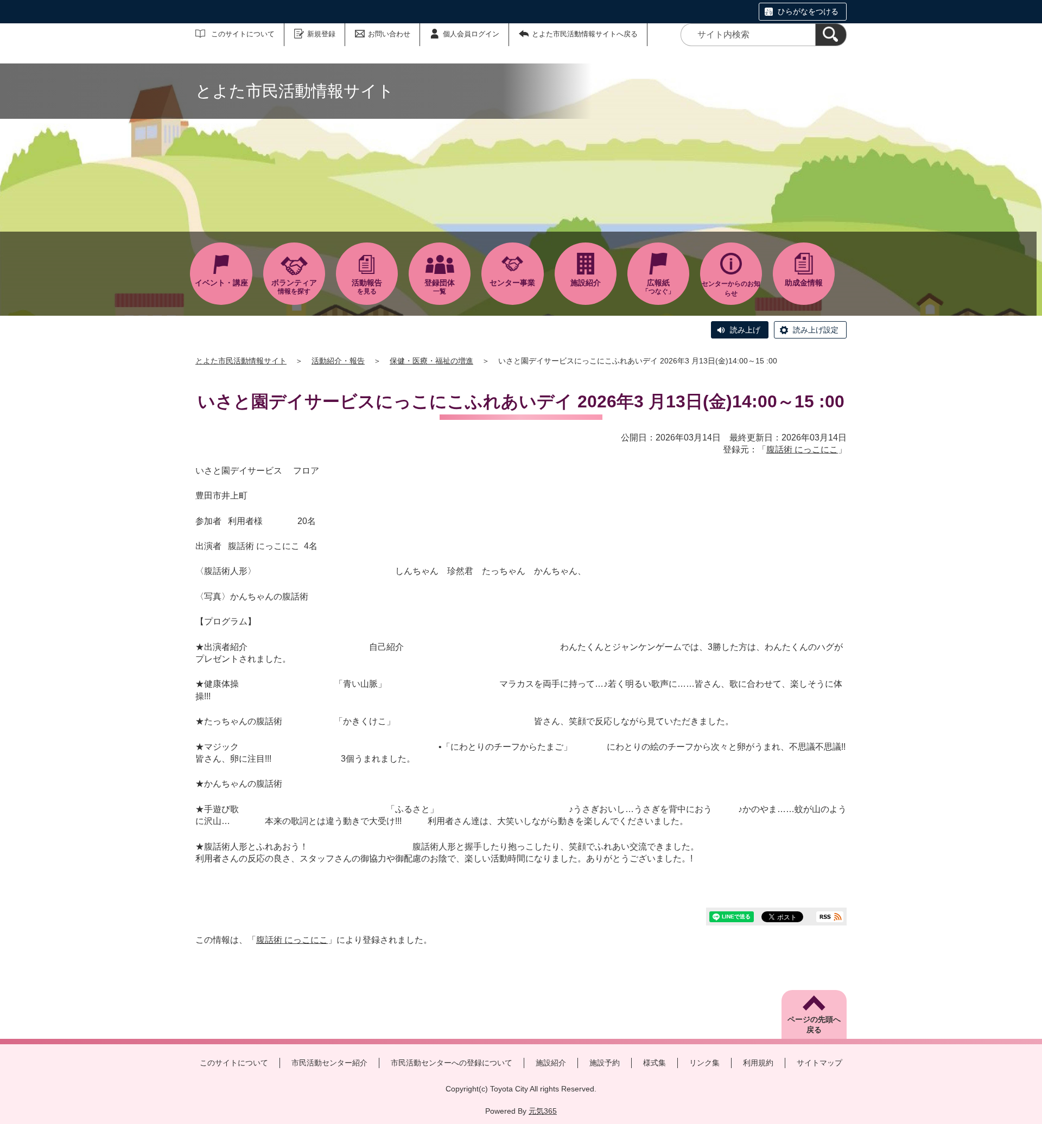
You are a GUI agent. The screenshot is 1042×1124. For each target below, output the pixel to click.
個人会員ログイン (471, 34)
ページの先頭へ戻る (814, 1024)
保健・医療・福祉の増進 (431, 360)
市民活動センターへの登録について (451, 1062)
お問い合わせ (389, 34)
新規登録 (321, 34)
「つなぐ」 (658, 286)
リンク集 (704, 1062)
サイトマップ (819, 1062)
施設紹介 (551, 1062)
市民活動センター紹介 (329, 1062)
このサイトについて (243, 34)
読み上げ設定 (815, 329)
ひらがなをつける (808, 11)
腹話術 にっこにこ (802, 449)
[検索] (831, 34)
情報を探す (294, 286)
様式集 (654, 1062)
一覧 (439, 286)
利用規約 (758, 1062)
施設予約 (604, 1062)
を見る (367, 286)
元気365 (543, 1111)
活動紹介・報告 (338, 360)
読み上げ (745, 329)
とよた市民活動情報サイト (241, 360)
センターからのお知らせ (731, 288)
